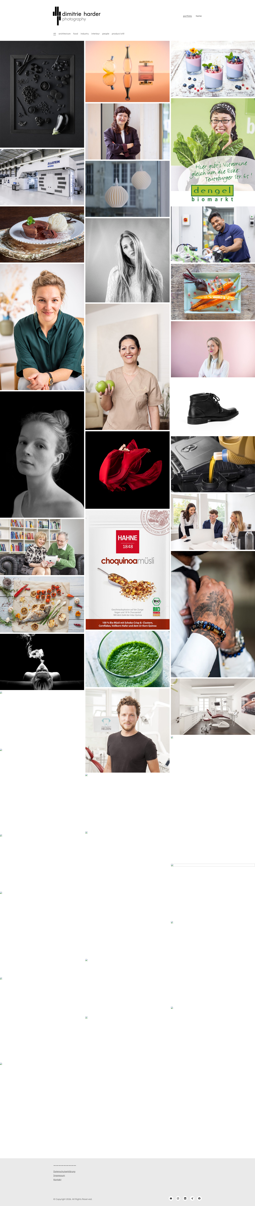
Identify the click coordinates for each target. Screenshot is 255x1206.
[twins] (213, 836)
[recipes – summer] (127, 659)
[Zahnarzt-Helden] (127, 730)
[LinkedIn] (185, 1198)
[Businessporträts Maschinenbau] (213, 234)
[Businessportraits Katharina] (127, 131)
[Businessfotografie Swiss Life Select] (213, 522)
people (105, 33)
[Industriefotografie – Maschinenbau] (42, 177)
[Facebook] (199, 1198)
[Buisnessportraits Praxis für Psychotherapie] (42, 327)
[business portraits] (127, 931)
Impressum (59, 1175)
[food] (213, 69)
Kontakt (57, 1179)
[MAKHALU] (213, 614)
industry (85, 33)
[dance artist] (127, 470)
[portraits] (42, 662)
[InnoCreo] (127, 189)
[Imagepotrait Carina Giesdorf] (213, 349)
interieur (95, 33)
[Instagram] (178, 1198)
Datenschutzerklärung (64, 1171)
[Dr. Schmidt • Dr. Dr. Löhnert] (213, 707)
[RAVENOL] (213, 464)
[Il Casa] (42, 604)
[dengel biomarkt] (213, 151)
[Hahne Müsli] (127, 570)
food (75, 33)
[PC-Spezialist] (42, 547)
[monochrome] (42, 94)
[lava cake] (42, 234)
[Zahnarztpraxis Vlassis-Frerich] (127, 367)
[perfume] (127, 71)
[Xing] (192, 1198)
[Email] (171, 1198)
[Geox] (213, 407)
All (54, 33)
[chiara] (127, 260)
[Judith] (42, 454)
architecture (65, 33)
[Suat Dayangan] (213, 1106)
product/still (118, 33)
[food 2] (213, 292)
